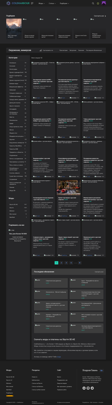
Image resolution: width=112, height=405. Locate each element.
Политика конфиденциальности (38, 402)
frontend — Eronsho (98, 402)
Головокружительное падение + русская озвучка (43, 198)
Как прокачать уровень (64, 386)
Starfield (18, 217)
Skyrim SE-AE (18, 204)
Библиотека (35, 380)
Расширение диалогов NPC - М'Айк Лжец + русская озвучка (67, 120)
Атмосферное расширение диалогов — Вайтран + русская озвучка (68, 160)
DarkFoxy (64, 216)
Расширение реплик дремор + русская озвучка (68, 80)
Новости (34, 377)
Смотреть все (99, 16)
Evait (38, 97)
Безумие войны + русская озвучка (41, 159)
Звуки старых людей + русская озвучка (68, 238)
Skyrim (18, 207)
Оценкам (81, 50)
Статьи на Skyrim (37, 383)
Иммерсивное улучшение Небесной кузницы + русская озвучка (93, 199)
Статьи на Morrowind (38, 389)
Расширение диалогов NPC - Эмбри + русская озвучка (42, 120)
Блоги (59, 377)
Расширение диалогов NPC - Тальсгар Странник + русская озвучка (42, 81)
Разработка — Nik (87, 402)
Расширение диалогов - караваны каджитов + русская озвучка (93, 160)
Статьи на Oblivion (37, 386)
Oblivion (18, 211)
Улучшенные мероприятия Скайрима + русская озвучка (92, 81)
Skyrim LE (9, 380)
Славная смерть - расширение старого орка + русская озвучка (43, 238)
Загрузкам (73, 50)
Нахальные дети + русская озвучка (92, 238)
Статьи (51, 3)
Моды (41, 3)
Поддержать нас (62, 380)
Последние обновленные (94, 50)
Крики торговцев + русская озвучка (67, 198)
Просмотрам (63, 50)
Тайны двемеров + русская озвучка (92, 120)
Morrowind (18, 214)
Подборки (63, 3)
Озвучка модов (62, 383)
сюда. (59, 357)
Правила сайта (61, 389)
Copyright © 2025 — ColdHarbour (14, 402)
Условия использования (63, 402)
